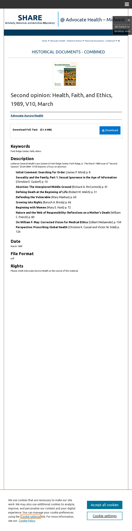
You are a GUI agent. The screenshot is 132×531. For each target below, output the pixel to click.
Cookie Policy (27, 520)
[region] (66, 510)
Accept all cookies (105, 505)
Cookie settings (30, 516)
